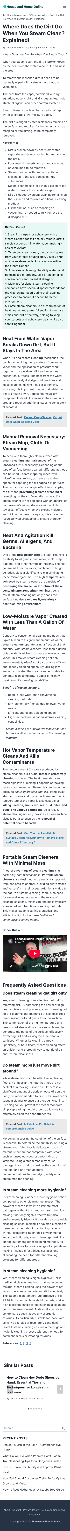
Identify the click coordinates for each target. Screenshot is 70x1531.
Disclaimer (35, 1514)
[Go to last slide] (10, 1389)
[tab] (28, 1408)
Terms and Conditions (53, 1509)
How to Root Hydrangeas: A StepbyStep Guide (33, 1489)
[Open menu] (64, 6)
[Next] (60, 1389)
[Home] (4, 15)
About (7, 1509)
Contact (16, 1509)
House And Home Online (46, 1521)
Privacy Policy (31, 1509)
